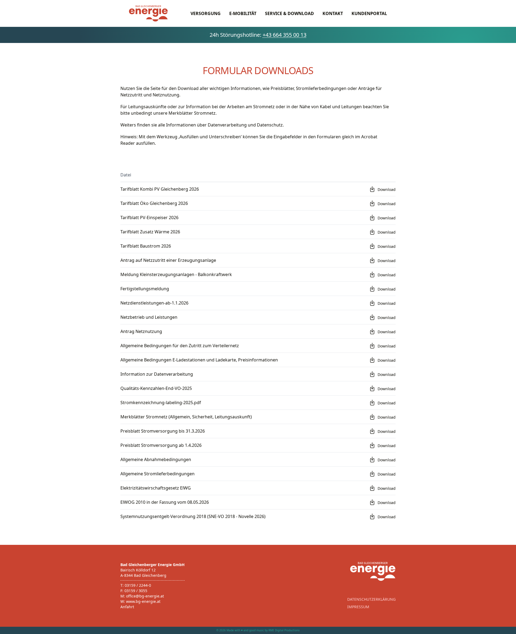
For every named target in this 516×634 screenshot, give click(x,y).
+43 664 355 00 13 (284, 34)
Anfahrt (127, 606)
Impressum (358, 606)
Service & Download (289, 13)
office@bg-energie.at (145, 596)
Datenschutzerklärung (371, 599)
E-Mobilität (242, 13)
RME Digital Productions (284, 630)
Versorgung (206, 13)
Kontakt (332, 13)
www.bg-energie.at (143, 601)
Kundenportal (369, 13)
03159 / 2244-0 (138, 585)
